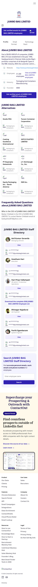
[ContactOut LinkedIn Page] (3, 577)
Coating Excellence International (8, 141)
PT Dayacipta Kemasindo (8, 163)
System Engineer (16, 333)
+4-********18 (14, 321)
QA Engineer (15, 312)
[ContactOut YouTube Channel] (6, 577)
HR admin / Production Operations (18, 283)
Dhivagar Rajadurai (19, 310)
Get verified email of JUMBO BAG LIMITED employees (19, 95)
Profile (5, 42)
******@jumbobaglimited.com (19, 253)
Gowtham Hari (17, 259)
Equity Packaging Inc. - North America (9, 184)
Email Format (14, 43)
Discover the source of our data (15, 444)
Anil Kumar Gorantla (20, 238)
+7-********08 (14, 271)
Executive (14, 261)
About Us (24, 495)
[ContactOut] (11, 3)
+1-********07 (14, 250)
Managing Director (17, 241)
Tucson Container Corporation (28, 120)
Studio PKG (7, 119)
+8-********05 (14, 342)
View (19, 245)
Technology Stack (28, 43)
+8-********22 (14, 293)
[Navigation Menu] (35, 3)
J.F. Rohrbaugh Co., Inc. (27, 163)
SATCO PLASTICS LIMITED (27, 140)
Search (19, 382)
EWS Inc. (24, 182)
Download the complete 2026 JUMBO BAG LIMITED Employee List (19, 302)
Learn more (7, 448)
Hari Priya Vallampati (20, 280)
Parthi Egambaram (19, 330)
